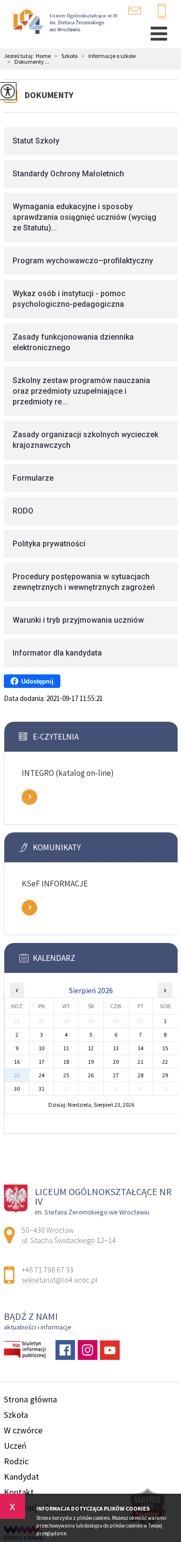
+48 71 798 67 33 (165, 11)
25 (66, 1075)
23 (17, 1075)
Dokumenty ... (28, 62)
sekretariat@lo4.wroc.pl (140, 11)
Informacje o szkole (109, 56)
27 (116, 1075)
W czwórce (23, 1430)
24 (41, 1075)
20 (116, 1061)
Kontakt (19, 1492)
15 (165, 1048)
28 (140, 1075)
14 (140, 1048)
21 (140, 1061)
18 (66, 1061)
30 (17, 1088)
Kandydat (21, 1476)
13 (116, 1048)
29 (165, 1075)
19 (91, 1061)
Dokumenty (49, 94)
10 (41, 1048)
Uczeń (15, 1445)
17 (41, 1061)
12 (91, 1048)
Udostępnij (37, 681)
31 (41, 1088)
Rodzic (16, 1461)
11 (66, 1048)
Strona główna (30, 1399)
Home (43, 56)
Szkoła (66, 56)
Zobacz (29, 797)
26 (91, 1075)
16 (17, 1061)
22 (165, 1061)
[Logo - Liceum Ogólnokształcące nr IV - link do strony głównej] (64, 22)
